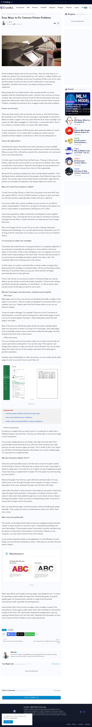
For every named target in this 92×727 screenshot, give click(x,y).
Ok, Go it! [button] (8, 721)
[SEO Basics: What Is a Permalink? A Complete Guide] (69, 121)
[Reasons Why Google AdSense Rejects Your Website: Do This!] (69, 131)
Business (35, 7)
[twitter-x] (84, 712)
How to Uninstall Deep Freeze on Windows (19, 417)
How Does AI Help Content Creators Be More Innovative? (82, 172)
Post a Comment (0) (31, 697)
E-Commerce (20, 7)
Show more (55, 664)
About (74, 724)
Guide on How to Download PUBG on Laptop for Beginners (24, 421)
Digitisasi (52, 7)
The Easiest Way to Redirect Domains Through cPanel (23, 413)
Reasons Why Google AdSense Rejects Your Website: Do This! (82, 131)
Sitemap (87, 724)
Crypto (76, 7)
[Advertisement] (34, 31)
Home (3, 14)
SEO (28, 7)
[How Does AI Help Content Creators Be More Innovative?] (69, 171)
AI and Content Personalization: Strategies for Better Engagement (82, 142)
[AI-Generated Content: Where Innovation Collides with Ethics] (69, 161)
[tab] (20, 7)
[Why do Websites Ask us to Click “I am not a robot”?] (69, 151)
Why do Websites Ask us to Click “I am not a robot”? (82, 152)
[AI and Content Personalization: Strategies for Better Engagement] (69, 141)
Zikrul (13, 652)
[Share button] (37, 634)
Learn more (13, 718)
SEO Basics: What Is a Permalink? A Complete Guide (82, 121)
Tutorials (69, 7)
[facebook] (81, 712)
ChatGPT (44, 7)
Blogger (60, 7)
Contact (80, 724)
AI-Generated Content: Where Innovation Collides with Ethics (81, 162)
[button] (86, 8)
